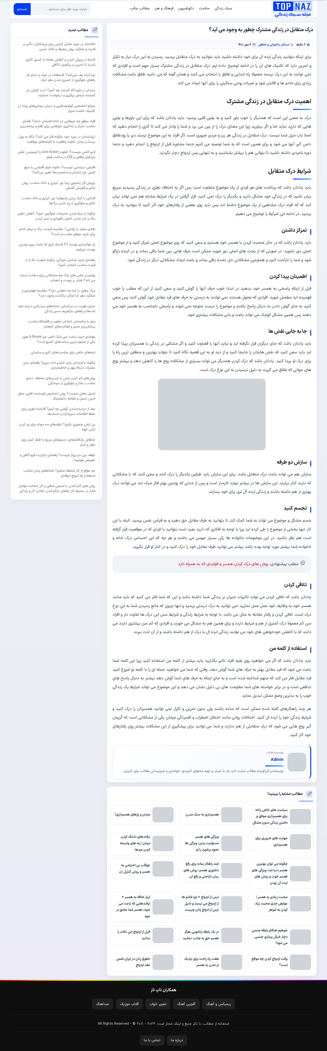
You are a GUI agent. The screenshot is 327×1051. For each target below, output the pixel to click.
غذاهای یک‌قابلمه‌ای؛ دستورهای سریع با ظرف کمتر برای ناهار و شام (58, 442)
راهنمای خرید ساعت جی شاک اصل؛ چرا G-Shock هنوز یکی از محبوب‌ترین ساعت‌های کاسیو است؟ (58, 340)
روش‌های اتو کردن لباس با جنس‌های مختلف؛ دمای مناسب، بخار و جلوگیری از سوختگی (60, 381)
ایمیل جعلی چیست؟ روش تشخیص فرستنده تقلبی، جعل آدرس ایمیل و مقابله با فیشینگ (56, 396)
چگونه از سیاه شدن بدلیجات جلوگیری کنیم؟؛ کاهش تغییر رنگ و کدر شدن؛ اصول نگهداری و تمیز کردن (56, 216)
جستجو (22, 9)
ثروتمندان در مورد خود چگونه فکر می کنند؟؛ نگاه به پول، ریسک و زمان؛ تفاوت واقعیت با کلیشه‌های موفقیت (56, 139)
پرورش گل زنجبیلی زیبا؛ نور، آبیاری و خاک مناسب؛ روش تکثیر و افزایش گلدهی (58, 185)
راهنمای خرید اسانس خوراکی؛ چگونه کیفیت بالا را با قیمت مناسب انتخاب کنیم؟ (60, 263)
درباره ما (177, 1040)
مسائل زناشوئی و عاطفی (273, 44)
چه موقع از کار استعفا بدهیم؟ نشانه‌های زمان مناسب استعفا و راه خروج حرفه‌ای (59, 473)
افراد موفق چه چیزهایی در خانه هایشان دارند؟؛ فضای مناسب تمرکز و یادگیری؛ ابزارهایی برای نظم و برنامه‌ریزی (57, 124)
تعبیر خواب (158, 1004)
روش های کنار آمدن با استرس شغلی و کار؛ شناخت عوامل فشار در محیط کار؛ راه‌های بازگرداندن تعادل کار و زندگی (57, 488)
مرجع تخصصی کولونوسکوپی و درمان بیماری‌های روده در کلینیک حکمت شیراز (56, 108)
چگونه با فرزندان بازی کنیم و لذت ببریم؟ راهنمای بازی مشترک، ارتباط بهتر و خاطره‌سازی (59, 365)
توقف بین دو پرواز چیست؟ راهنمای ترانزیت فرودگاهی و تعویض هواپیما (57, 458)
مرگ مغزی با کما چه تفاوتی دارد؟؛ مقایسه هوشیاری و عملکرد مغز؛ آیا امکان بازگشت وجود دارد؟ (58, 293)
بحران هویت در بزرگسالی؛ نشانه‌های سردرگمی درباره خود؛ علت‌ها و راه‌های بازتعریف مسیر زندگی (56, 309)
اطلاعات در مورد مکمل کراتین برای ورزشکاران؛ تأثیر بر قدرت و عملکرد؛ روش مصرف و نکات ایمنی (59, 47)
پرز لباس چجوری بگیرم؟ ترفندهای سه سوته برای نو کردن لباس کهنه (57, 427)
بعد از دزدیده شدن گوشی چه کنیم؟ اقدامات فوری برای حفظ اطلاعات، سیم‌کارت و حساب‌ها (58, 412)
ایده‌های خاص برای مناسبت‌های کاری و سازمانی (63, 352)
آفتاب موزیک (129, 1004)
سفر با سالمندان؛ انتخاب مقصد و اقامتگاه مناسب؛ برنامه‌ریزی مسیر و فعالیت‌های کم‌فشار (61, 324)
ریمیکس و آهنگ (218, 1004)
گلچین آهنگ (186, 1004)
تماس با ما (152, 1040)
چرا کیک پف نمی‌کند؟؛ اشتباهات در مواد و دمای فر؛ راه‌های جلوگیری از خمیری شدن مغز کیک (60, 78)
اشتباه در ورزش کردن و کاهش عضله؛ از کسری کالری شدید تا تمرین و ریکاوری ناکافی (60, 62)
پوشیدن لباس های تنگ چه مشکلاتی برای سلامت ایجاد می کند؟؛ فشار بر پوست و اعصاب (57, 278)
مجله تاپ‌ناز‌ (292, 9)
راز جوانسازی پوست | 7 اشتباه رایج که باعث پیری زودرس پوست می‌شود (56, 247)
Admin (277, 760)
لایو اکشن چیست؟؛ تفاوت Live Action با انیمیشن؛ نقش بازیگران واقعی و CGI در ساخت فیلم (56, 155)
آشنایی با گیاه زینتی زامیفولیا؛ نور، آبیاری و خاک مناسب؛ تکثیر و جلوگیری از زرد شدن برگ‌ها (58, 201)
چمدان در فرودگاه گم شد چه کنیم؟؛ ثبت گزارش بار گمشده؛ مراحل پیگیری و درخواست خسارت (60, 93)
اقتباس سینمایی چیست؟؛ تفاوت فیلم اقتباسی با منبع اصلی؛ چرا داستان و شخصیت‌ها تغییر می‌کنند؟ (59, 170)
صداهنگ (102, 1004)
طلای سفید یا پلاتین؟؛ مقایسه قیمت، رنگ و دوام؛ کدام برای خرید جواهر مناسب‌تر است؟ (57, 232)
